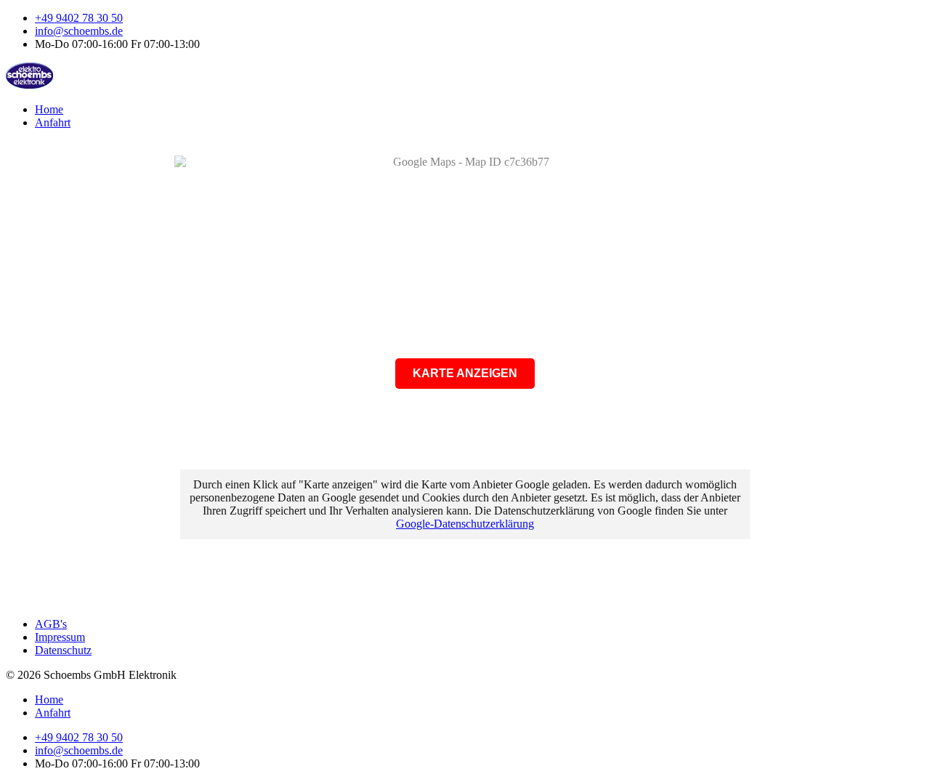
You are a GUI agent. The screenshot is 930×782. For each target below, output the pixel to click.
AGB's (51, 624)
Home (49, 109)
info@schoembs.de (79, 31)
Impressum (60, 637)
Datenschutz (63, 650)
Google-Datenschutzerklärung (465, 523)
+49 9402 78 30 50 (79, 18)
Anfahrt (52, 122)
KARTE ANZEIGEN (465, 373)
